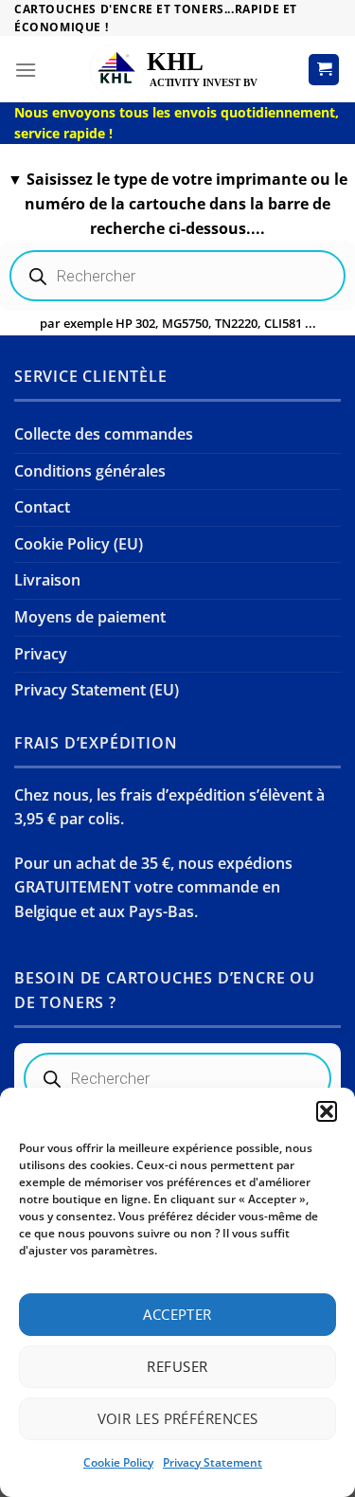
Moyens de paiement (90, 616)
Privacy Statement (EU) (96, 689)
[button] (326, 1111)
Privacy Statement (212, 1462)
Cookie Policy (118, 1462)
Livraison (47, 579)
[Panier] (324, 69)
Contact (42, 506)
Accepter (177, 1314)
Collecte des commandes (103, 434)
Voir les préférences (178, 1418)
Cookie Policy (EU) (78, 543)
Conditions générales (90, 470)
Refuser (177, 1366)
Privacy (40, 653)
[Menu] (25, 69)
